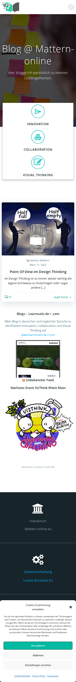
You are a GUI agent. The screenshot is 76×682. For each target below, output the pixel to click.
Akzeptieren (38, 645)
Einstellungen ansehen (38, 665)
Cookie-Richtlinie (22, 675)
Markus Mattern (39, 260)
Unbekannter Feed (40, 380)
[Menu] (71, 7)
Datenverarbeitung (38, 572)
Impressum (52, 675)
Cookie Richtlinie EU (38, 580)
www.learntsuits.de (34, 335)
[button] (70, 607)
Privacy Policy (38, 675)
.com (51, 335)
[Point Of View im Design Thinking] (38, 229)
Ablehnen (38, 655)
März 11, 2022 (38, 264)
